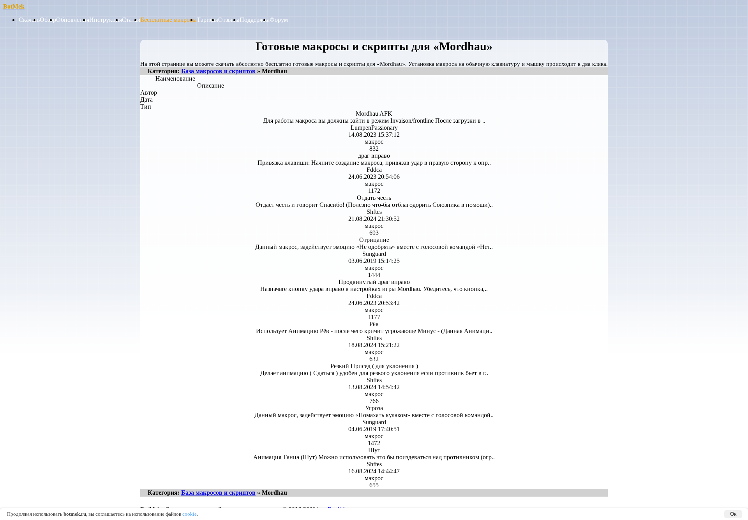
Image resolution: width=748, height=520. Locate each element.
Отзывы (229, 19)
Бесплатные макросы (169, 19)
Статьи (131, 19)
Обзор (48, 19)
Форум (279, 19)
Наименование (175, 78)
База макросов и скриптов (218, 71)
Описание (210, 85)
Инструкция (105, 19)
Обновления (72, 19)
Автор (145, 92)
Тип (145, 106)
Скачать (29, 19)
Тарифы (207, 19)
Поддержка (255, 19)
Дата (145, 99)
